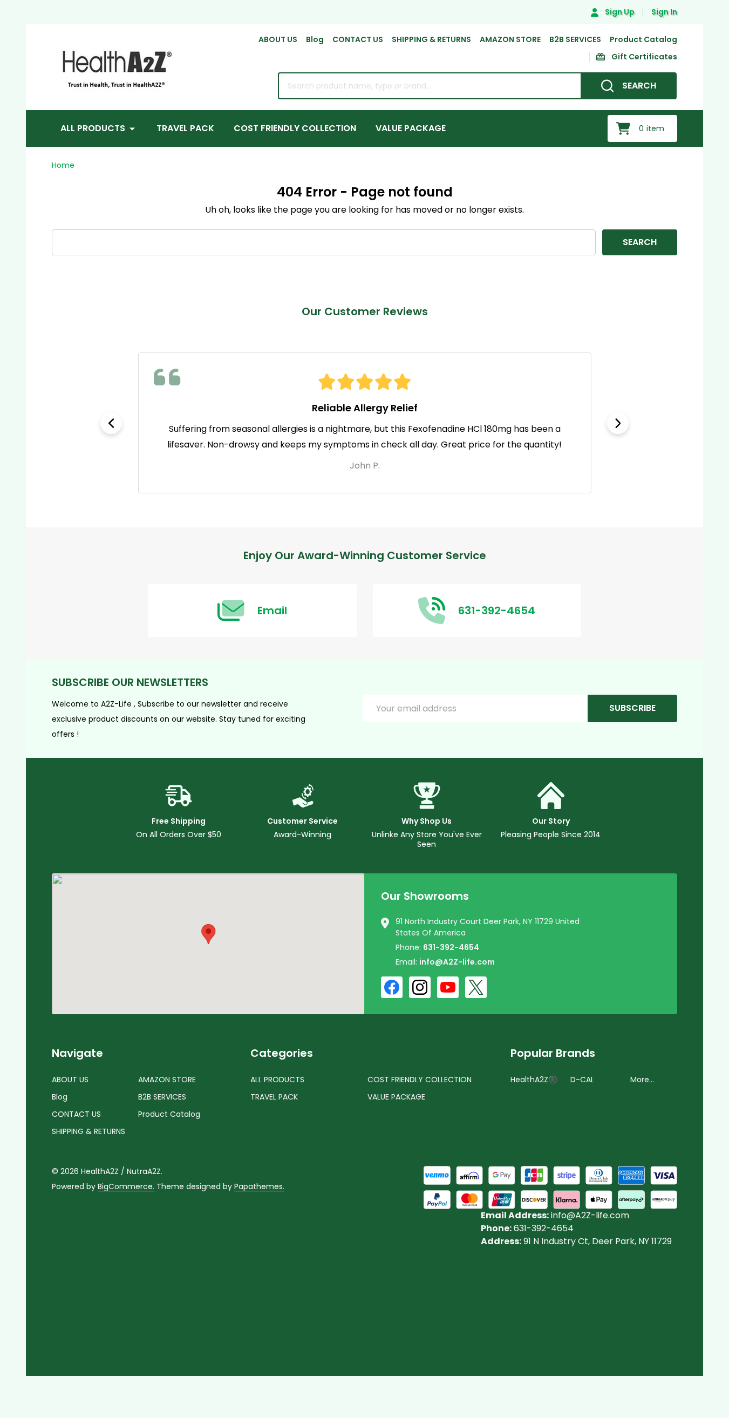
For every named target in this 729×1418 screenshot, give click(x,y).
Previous (111, 423)
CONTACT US (357, 39)
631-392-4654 (451, 947)
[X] (476, 987)
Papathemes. (259, 1186)
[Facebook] (392, 987)
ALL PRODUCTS (92, 128)
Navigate (77, 1053)
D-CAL (582, 1079)
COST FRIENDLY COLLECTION (295, 128)
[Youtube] (448, 987)
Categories (281, 1053)
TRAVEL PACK (185, 128)
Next (618, 423)
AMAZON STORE (510, 39)
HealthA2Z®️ (533, 1079)
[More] (132, 128)
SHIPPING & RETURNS (431, 39)
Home (63, 165)
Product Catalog (643, 39)
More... (642, 1079)
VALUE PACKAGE (411, 128)
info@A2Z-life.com (457, 961)
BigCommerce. (126, 1186)
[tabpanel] (364, 422)
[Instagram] (420, 987)
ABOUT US (277, 39)
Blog (315, 39)
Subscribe (632, 708)
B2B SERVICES (575, 39)
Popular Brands (552, 1053)
